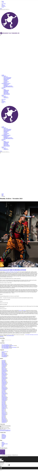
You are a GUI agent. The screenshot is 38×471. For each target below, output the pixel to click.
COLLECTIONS (6, 81)
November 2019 (4, 393)
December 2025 (4, 364)
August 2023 (4, 375)
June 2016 (3, 416)
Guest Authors (12, 335)
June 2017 (3, 409)
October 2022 (4, 378)
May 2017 (3, 410)
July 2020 (3, 390)
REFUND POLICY (7, 93)
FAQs (3, 88)
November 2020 (4, 388)
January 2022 (4, 381)
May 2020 (3, 392)
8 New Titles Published (5, 344)
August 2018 (4, 400)
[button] (1, 8)
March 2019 (3, 396)
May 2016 (3, 417)
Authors (3, 444)
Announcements (4, 351)
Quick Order (4, 3)
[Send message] (9, 465)
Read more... (2, 336)
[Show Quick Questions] (3, 463)
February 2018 (4, 405)
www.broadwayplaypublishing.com (5, 430)
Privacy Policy (4, 436)
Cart (2, 4)
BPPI (2, 352)
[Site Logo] (10, 125)
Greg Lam (8, 335)
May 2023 (3, 376)
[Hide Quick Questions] (1, 463)
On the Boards (4, 356)
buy (19, 310)
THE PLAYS (6, 76)
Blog (2, 446)
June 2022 (3, 379)
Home (3, 1)
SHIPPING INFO (6, 90)
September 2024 (4, 371)
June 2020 (3, 391)
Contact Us (3, 438)
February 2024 (4, 373)
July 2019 (3, 394)
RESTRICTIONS (6, 84)
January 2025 (4, 369)
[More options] (1, 459)
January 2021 (4, 387)
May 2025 (3, 367)
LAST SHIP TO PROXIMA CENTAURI (11, 271)
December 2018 (4, 397)
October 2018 (4, 398)
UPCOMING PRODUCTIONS (8, 86)
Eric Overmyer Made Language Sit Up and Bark (9, 347)
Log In (3, 102)
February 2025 (4, 368)
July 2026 (3, 360)
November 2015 (4, 420)
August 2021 (4, 384)
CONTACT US (6, 97)
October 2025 (4, 365)
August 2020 (4, 389)
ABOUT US (6, 96)
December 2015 (4, 419)
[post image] (19, 234)
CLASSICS (5, 132)
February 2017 (4, 412)
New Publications (4, 355)
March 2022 (3, 380)
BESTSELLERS (6, 79)
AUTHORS (3, 87)
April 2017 (3, 411)
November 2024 (4, 370)
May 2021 (3, 386)
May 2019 (3, 395)
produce (24, 310)
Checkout (3, 5)
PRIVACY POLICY (7, 94)
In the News (3, 354)
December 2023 (4, 374)
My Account (4, 6)
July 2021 (3, 385)
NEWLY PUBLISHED (7, 78)
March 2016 (3, 418)
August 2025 (4, 366)
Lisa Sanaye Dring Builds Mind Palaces (8, 345)
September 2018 (4, 399)
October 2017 (4, 407)
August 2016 (4, 414)
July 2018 (3, 401)
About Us (3, 434)
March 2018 (3, 404)
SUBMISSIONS (6, 142)
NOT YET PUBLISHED (7, 77)
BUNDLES (5, 82)
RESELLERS (6, 91)
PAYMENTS (6, 85)
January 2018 (4, 406)
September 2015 (4, 421)
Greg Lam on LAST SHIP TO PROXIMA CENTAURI (13, 269)
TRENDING (6, 131)
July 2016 (3, 415)
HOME (3, 126)
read (21, 310)
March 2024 (3, 372)
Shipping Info (4, 435)
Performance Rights (5, 443)
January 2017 (4, 413)
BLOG (3, 95)
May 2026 (3, 361)
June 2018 (3, 402)
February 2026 (4, 363)
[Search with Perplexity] (0, 466)
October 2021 (4, 383)
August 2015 (4, 422)
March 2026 (3, 362)
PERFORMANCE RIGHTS (6, 83)
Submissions (4, 437)
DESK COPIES (6, 92)
